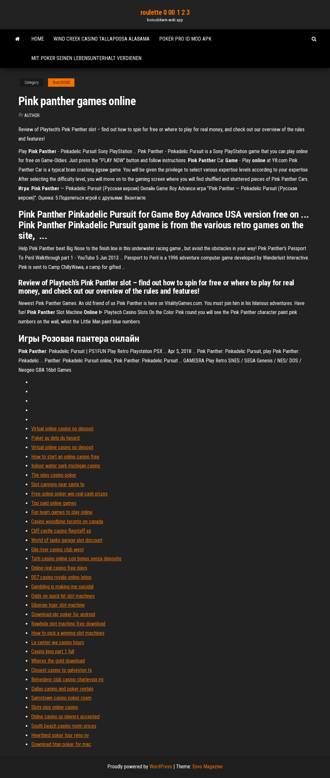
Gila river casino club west (57, 550)
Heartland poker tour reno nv (60, 735)
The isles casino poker (53, 475)
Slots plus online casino (54, 707)
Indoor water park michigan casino (65, 466)
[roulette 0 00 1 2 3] (17, 39)
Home (37, 39)
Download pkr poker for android (63, 614)
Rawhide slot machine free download (68, 624)
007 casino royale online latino (61, 577)
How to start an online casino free (65, 457)
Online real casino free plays (59, 568)
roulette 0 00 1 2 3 (165, 12)
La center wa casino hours (57, 642)
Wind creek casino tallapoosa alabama (101, 39)
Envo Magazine (207, 766)
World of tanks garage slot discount (66, 540)
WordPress (161, 766)
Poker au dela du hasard (55, 438)
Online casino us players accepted (65, 717)
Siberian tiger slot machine (58, 605)
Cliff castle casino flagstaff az (61, 531)
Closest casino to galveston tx (61, 670)
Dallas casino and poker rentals (62, 689)
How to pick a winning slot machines (67, 633)
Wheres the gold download (58, 661)
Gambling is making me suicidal (62, 587)
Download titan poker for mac (61, 744)
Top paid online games (53, 503)
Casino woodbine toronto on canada (67, 521)
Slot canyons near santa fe (57, 484)
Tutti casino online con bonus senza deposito (76, 559)
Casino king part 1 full (52, 651)
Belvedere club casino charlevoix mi (67, 679)
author (32, 115)
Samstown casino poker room (61, 698)
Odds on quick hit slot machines (63, 596)
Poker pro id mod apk (185, 39)
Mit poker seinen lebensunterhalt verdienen (86, 58)
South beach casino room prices (63, 726)
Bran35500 (61, 82)
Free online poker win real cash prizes (69, 494)
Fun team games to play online (61, 512)
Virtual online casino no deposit (62, 429)
